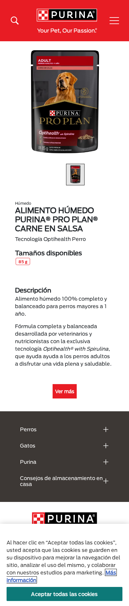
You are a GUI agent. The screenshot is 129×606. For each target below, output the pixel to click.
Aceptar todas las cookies (64, 594)
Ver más (64, 391)
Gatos (27, 445)
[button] (114, 20)
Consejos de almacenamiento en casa (61, 481)
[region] (64, 565)
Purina (28, 462)
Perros (28, 429)
